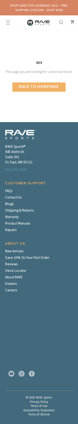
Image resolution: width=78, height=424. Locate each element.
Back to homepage (39, 87)
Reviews (11, 264)
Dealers (11, 283)
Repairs (11, 230)
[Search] (60, 22)
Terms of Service (39, 414)
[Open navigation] (6, 22)
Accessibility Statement (39, 410)
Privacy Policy (39, 402)
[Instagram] (20, 374)
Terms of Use (39, 406)
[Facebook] (30, 374)
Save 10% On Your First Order (27, 257)
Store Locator (15, 270)
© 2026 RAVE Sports (39, 397)
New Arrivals (14, 251)
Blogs (9, 203)
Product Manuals (17, 223)
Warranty (12, 216)
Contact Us (13, 197)
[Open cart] (71, 22)
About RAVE (14, 277)
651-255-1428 (15, 169)
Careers (11, 290)
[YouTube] (10, 374)
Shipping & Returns (19, 210)
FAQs (8, 190)
